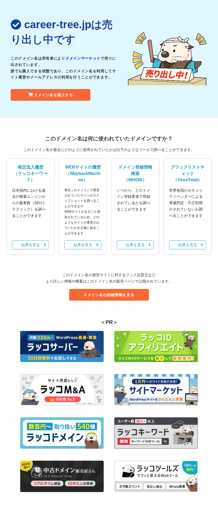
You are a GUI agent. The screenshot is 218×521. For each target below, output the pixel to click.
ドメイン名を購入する (53, 95)
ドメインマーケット (82, 58)
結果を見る (30, 245)
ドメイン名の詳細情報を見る (108, 295)
